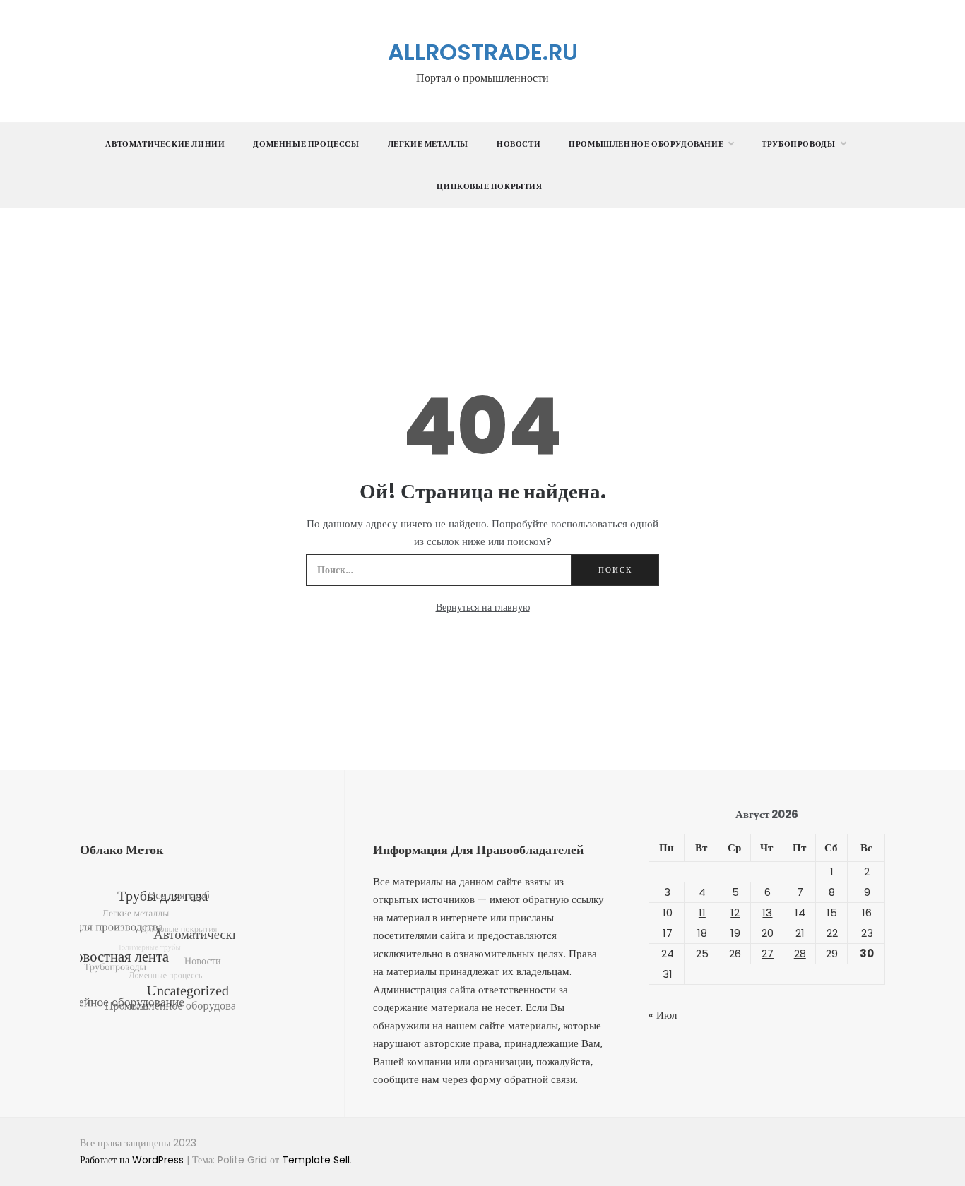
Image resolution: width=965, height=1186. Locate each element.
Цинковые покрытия (489, 186)
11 (702, 912)
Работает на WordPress (133, 1160)
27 (768, 953)
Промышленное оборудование (646, 144)
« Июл (663, 1014)
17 (668, 933)
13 (767, 912)
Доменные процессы (306, 144)
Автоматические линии (165, 144)
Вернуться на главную (483, 607)
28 (800, 953)
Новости (518, 144)
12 (735, 912)
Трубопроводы (798, 144)
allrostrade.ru (483, 52)
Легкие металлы (428, 144)
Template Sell (316, 1160)
